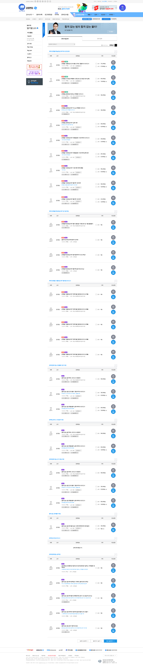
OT (65, 68)
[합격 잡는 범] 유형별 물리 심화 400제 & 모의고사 (73, 406)
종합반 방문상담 (56, 19)
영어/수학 (39, 14)
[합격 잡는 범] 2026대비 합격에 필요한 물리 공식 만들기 (75, 611)
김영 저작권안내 (62, 655)
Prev (93, 8)
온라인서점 (64, 14)
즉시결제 (113, 67)
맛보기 (74, 68)
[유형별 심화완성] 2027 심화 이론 (69, 122)
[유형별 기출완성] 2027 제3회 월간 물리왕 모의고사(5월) (75, 324)
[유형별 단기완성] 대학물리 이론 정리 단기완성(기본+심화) (75, 78)
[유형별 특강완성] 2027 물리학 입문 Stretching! (73, 269)
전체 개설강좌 (65, 38)
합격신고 (29, 57)
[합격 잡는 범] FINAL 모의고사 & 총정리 (71, 378)
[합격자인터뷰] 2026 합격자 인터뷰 (70, 239)
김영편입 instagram (45, 1)
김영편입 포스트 (38, 1)
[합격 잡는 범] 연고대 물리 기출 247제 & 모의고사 (73, 391)
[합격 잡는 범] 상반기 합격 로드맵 (69, 626)
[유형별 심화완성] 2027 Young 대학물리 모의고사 (73, 108)
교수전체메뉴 (44, 30)
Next (116, 8)
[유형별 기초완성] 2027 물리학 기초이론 (71, 199)
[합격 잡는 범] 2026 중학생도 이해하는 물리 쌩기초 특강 (75, 581)
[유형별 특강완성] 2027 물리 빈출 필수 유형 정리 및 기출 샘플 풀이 (77, 223)
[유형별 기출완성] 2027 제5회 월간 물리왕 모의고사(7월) (75, 294)
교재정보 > (78, 65)
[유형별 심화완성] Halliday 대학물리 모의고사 (72, 94)
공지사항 (29, 43)
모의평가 (34, 19)
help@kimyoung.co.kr (43, 662)
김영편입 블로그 (35, 1)
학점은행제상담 (65, 19)
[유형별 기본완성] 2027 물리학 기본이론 (71, 183)
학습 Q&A (29, 50)
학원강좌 (29, 61)
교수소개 (29, 14)
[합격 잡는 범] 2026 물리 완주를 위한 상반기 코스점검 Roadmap (77, 595)
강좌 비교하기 (83, 641)
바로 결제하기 (110, 641)
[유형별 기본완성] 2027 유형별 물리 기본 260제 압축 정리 (75, 152)
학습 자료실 (30, 47)
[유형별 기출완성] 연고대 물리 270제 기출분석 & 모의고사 (75, 63)
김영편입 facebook (43, 1)
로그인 (95, 1)
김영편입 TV (40, 1)
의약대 (111, 14)
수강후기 (29, 54)
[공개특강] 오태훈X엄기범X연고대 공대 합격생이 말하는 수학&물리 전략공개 (78, 566)
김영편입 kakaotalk (50, 1)
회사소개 (28, 655)
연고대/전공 (48, 14)
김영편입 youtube (47, 1)
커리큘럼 (29, 32)
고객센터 (115, 1)
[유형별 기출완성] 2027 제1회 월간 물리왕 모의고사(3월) (75, 354)
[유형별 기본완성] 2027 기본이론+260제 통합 (72, 168)
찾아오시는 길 (36, 655)
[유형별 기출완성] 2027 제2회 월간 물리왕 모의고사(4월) (75, 339)
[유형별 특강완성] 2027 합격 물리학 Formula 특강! (73, 254)
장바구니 (113, 62)
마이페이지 (110, 1)
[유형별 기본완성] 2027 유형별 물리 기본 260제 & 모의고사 (75, 137)
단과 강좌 (99, 38)
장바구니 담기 (96, 641)
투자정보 (77, 655)
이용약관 (43, 655)
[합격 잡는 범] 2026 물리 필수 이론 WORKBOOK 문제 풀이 (75, 526)
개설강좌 (29, 36)
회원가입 (99, 1)
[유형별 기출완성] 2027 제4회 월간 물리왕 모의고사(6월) (75, 309)
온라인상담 (47, 19)
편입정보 (28, 19)
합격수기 (41, 19)
